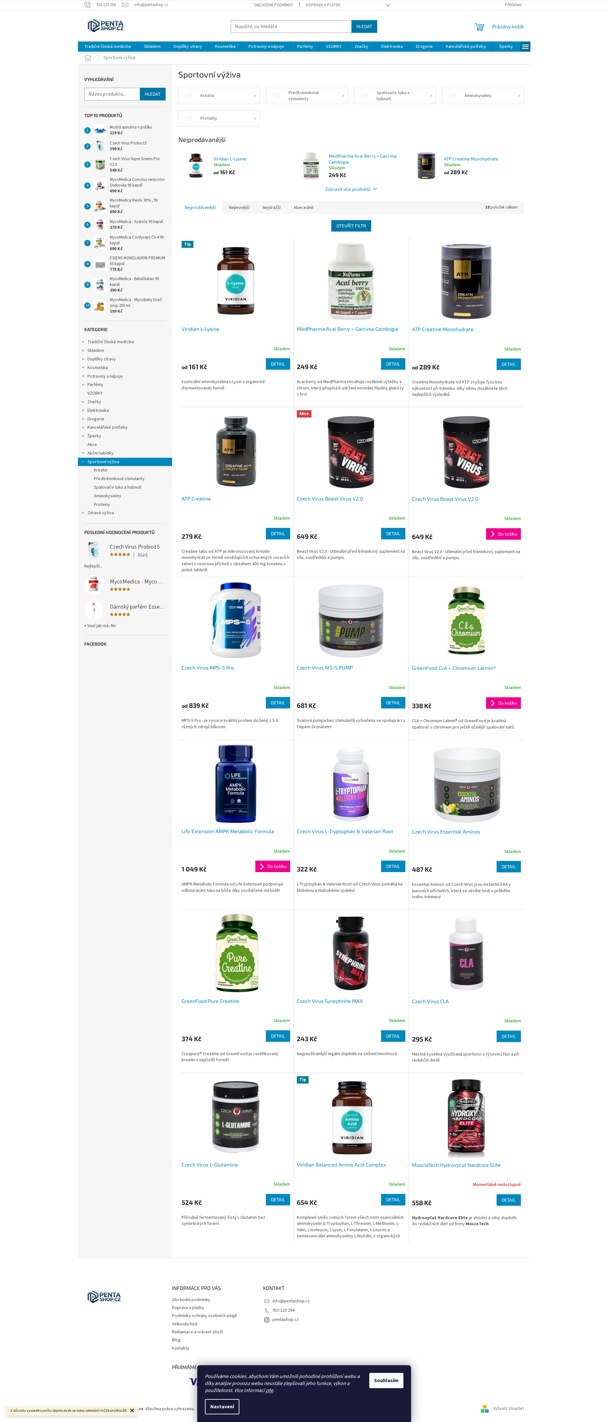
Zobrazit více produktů (348, 189)
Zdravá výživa (100, 513)
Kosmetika (97, 368)
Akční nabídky (100, 453)
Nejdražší (272, 207)
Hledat (364, 26)
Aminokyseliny (107, 496)
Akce (92, 444)
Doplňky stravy (101, 359)
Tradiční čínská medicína (110, 342)
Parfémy (95, 384)
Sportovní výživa (103, 462)
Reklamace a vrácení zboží (197, 1332)
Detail (278, 364)
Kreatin (101, 470)
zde (269, 1390)
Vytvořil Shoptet (508, 1409)
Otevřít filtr (351, 225)
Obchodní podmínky (273, 5)
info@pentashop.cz (291, 1301)
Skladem (95, 350)
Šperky (94, 436)
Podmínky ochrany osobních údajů (204, 1316)
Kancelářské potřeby (107, 427)
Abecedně (303, 207)
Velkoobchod (184, 1324)
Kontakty (180, 1348)
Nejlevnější (239, 207)
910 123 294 (284, 1310)
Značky (94, 402)
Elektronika (98, 410)
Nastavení (222, 1406)
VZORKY (95, 393)
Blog (176, 1340)
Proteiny (102, 504)
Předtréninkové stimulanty (119, 479)
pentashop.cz (286, 1319)
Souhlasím (386, 1380)
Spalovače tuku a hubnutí (117, 487)
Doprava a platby (323, 5)
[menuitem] (107, 46)
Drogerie (95, 419)
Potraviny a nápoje (105, 376)
